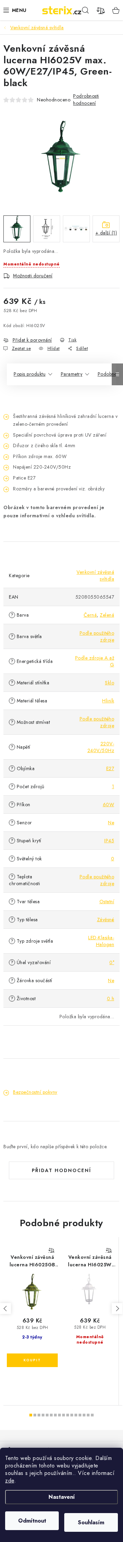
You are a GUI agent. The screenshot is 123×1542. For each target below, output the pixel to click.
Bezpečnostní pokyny (35, 1092)
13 (84, 1415)
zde (9, 1480)
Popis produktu (29, 374)
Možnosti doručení (33, 275)
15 (92, 1415)
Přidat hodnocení (61, 1170)
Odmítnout (32, 1521)
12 (80, 1415)
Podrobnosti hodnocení (86, 100)
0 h (110, 998)
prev (5, 1308)
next (117, 1308)
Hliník (108, 700)
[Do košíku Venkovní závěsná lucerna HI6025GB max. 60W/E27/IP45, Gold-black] (32, 1360)
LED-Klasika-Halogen (101, 941)
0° (111, 962)
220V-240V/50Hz (100, 747)
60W (108, 804)
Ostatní (106, 901)
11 (75, 1415)
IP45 (109, 840)
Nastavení (62, 1497)
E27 (110, 768)
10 (71, 1415)
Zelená (107, 615)
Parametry (72, 374)
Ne (111, 822)
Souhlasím (91, 1522)
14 (88, 1415)
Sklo (109, 682)
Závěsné (105, 919)
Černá (90, 615)
